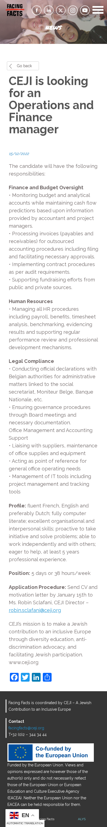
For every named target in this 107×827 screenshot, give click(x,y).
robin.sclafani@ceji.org (35, 610)
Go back (24, 66)
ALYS (82, 819)
